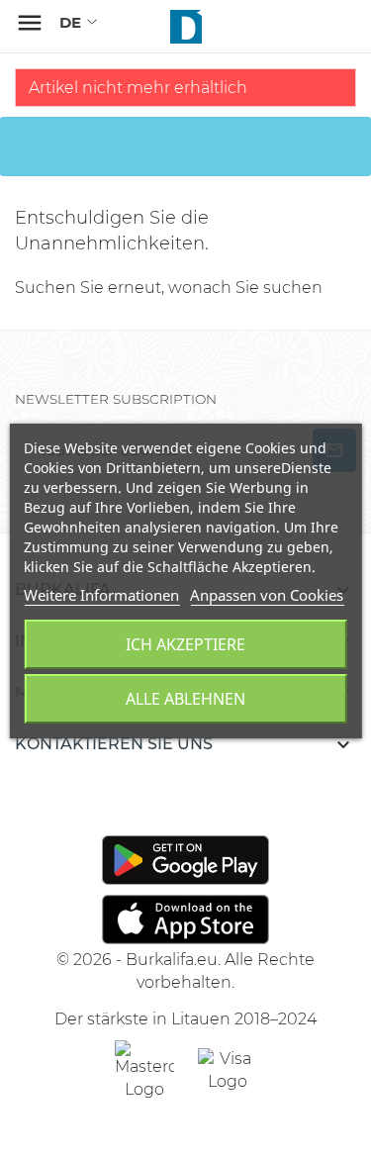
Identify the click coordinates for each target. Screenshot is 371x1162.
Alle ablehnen (185, 699)
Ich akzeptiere (185, 644)
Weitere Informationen (101, 595)
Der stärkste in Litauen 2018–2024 (185, 1019)
